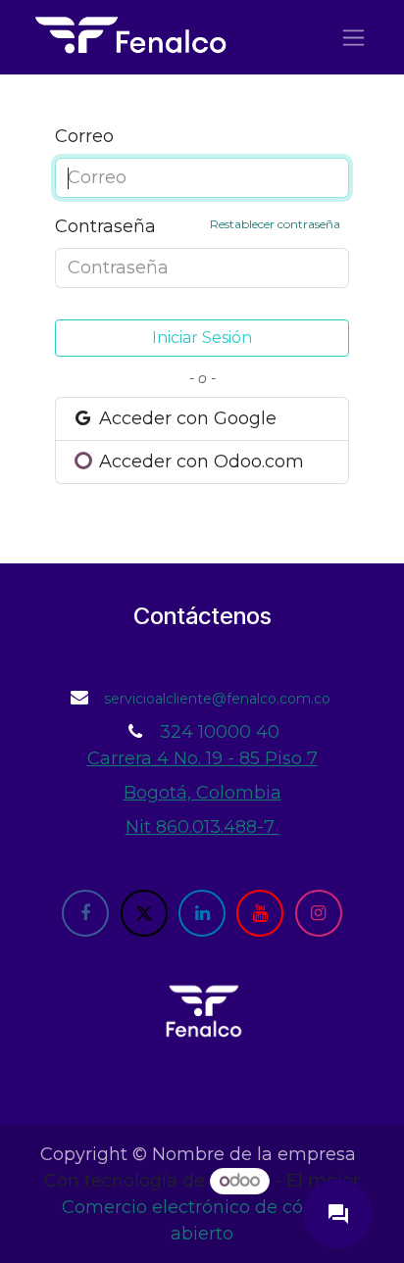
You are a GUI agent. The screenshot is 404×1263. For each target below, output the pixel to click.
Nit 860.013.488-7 (202, 827)
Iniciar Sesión (202, 337)
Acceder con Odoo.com (199, 461)
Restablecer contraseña (275, 224)
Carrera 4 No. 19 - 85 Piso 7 (202, 758)
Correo (84, 136)
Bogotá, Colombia (202, 792)
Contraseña (197, 226)
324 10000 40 (219, 732)
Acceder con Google (185, 418)
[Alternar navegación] (353, 37)
